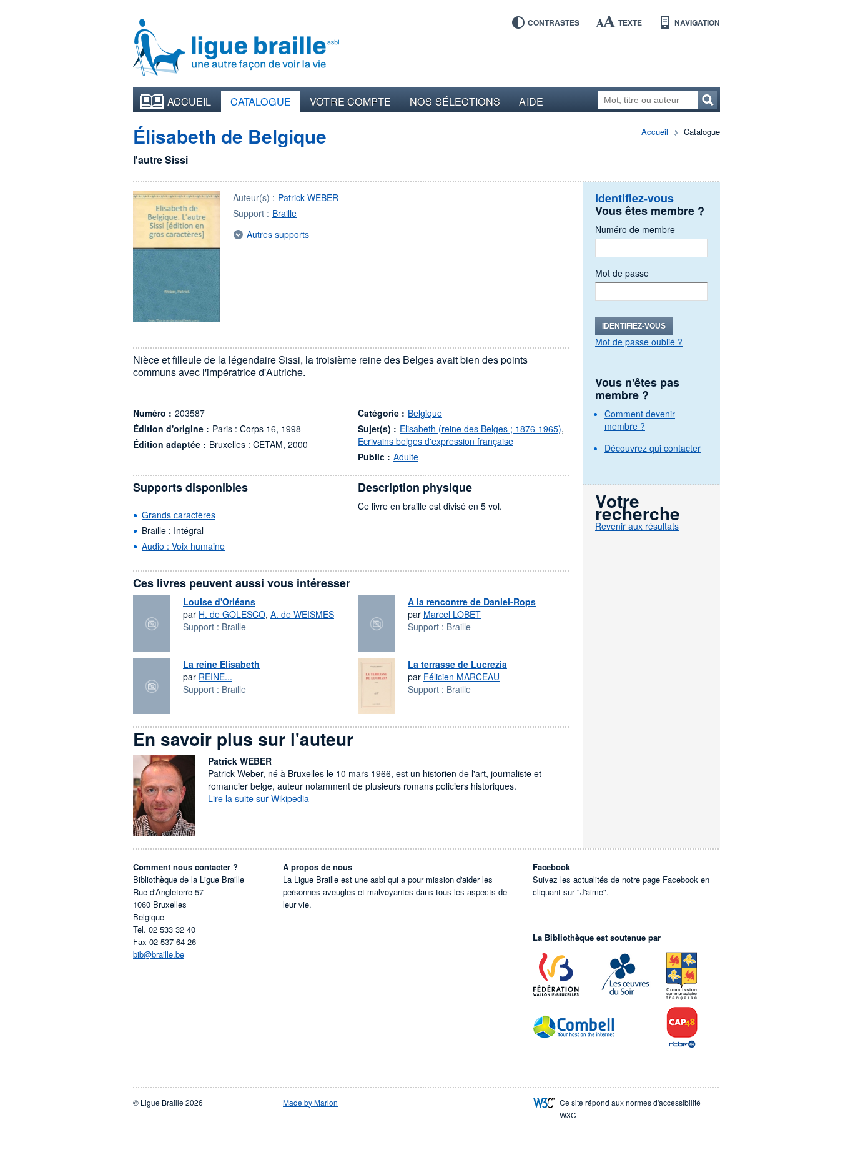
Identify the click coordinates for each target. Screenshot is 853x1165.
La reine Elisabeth (221, 664)
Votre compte (350, 101)
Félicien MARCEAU (461, 676)
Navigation (697, 22)
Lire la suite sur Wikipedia (258, 798)
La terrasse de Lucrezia (457, 664)
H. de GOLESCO (232, 614)
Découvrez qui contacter (652, 448)
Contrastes (553, 22)
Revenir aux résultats (637, 526)
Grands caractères (178, 514)
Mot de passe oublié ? (639, 341)
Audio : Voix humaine (183, 546)
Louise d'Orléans (219, 601)
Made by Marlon (310, 1102)
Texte (630, 22)
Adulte (405, 456)
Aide (531, 101)
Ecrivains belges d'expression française (435, 441)
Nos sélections (455, 101)
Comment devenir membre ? (639, 419)
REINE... (215, 676)
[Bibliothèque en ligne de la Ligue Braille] (236, 48)
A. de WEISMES (302, 614)
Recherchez (707, 100)
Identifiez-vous (634, 326)
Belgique (425, 413)
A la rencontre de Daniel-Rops (472, 601)
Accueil (189, 101)
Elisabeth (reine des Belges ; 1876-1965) (480, 428)
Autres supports (278, 234)
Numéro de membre (635, 229)
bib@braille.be (158, 954)
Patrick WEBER (308, 197)
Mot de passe (622, 273)
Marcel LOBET (452, 614)
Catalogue (261, 101)
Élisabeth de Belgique (230, 135)
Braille (284, 213)
